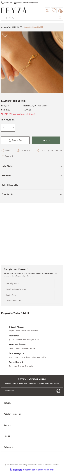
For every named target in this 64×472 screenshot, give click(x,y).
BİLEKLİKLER (28, 106)
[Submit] (58, 391)
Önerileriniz (7, 194)
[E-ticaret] (32, 470)
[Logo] (13, 10)
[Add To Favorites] (4, 35)
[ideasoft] (15, 469)
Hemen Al (46, 140)
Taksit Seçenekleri (10, 185)
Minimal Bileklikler (42, 106)
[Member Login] (47, 10)
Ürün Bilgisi (7, 166)
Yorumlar (6, 176)
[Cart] (60, 10)
